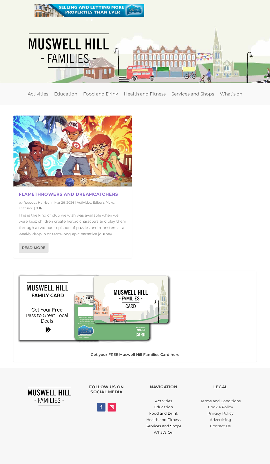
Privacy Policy (221, 413)
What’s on (231, 94)
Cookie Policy (220, 407)
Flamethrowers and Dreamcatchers (68, 194)
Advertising (220, 419)
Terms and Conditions (220, 401)
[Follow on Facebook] (101, 407)
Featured (26, 208)
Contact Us (220, 426)
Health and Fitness (145, 94)
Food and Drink (100, 94)
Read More (33, 247)
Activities (38, 94)
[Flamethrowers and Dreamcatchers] (72, 151)
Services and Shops (192, 94)
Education (65, 94)
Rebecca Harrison (37, 202)
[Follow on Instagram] (112, 407)
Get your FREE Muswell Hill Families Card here (135, 354)
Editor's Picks (103, 202)
